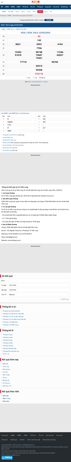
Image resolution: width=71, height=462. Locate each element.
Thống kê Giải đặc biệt (9, 348)
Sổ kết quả (64, 7)
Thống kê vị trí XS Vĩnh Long (11, 135)
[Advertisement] (27, 98)
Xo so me (59, 435)
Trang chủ (3, 15)
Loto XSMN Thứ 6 (14, 113)
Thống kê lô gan (7, 334)
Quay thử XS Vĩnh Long (9, 140)
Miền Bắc (5, 364)
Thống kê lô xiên (8, 337)
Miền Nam (6, 401)
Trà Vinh (5, 372)
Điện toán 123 (7, 386)
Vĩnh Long (6, 366)
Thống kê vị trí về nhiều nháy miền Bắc (14, 319)
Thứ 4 (29, 11)
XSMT (18, 7)
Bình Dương (6, 369)
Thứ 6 (40, 11)
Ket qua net (50, 435)
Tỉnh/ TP (3, 294)
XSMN (13, 7)
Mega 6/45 (6, 380)
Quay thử (48, 7)
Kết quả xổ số (6, 142)
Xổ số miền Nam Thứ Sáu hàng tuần (13, 145)
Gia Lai (5, 377)
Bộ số (3, 280)
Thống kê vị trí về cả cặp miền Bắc (13, 316)
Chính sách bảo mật (33, 440)
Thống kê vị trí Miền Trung (10, 325)
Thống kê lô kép (7, 340)
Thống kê (40, 7)
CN (51, 11)
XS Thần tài (6, 383)
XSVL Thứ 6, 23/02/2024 (38, 33)
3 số (35, 77)
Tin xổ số (56, 7)
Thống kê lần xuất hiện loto (11, 351)
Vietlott (22, 440)
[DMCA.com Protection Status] (7, 459)
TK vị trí (32, 7)
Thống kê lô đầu (8, 343)
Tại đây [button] (49, 20)
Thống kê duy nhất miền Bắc (11, 311)
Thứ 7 (46, 11)
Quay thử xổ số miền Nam (10, 148)
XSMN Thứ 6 (10, 29)
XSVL (23, 33)
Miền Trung (6, 398)
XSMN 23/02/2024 (21, 29)
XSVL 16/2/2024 (33, 82)
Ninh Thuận (6, 375)
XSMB (7, 7)
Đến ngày (4, 290)
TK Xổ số (25, 7)
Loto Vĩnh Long (24, 113)
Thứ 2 (17, 11)
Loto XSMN (4, 113)
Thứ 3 (23, 11)
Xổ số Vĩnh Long (7, 150)
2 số (29, 77)
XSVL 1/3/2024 (43, 82)
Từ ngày (3, 285)
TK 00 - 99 (6, 354)
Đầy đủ (43, 77)
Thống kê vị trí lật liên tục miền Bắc (13, 314)
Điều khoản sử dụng (49, 440)
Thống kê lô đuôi (8, 346)
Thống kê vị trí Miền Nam (10, 322)
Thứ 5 (34, 11)
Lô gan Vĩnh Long (8, 137)
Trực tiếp (10, 11)
